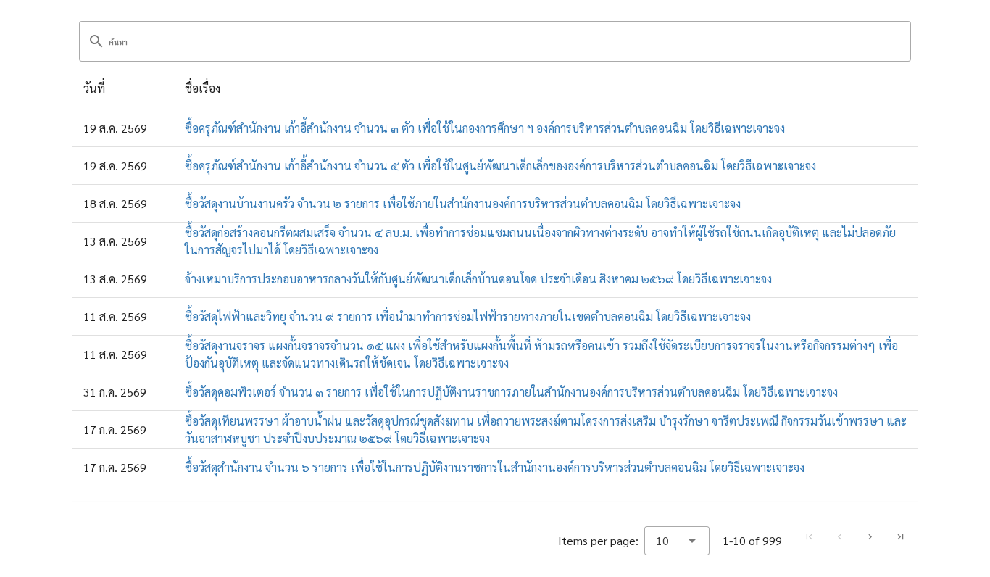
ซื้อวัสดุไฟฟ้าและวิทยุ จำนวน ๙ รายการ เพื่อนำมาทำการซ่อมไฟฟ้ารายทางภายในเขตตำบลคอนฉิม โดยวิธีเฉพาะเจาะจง (468, 316)
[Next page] (870, 537)
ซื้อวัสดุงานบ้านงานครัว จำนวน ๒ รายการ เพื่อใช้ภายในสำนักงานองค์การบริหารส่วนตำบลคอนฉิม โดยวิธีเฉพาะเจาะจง (463, 203)
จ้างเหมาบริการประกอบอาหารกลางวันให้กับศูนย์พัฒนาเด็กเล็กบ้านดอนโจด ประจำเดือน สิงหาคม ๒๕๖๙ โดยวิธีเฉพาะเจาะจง (478, 278)
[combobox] (677, 540)
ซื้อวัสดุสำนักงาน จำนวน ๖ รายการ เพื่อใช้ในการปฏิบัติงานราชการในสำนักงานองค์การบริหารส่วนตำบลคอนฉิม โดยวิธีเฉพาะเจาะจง (494, 467)
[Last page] (900, 537)
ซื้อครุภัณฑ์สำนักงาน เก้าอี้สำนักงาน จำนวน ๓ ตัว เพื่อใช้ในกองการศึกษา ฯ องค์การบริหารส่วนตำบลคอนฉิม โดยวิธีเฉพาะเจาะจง (485, 128)
